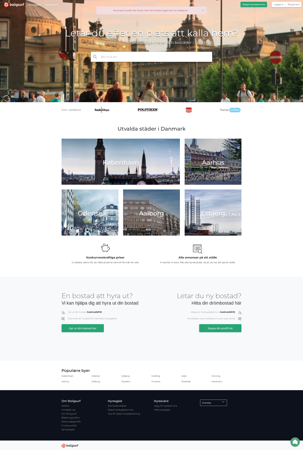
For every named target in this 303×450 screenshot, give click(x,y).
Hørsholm (216, 381)
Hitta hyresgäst (162, 409)
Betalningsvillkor (71, 417)
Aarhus (65, 381)
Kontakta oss (69, 409)
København (68, 376)
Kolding (156, 376)
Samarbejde (68, 429)
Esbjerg (126, 376)
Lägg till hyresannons (165, 405)
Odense (96, 376)
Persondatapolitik (71, 421)
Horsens (156, 381)
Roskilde (185, 381)
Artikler (65, 405)
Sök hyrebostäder (117, 405)
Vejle (184, 376)
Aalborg (96, 381)
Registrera (293, 4)
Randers (126, 381)
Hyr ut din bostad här (82, 328)
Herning (215, 376)
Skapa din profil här (220, 328)
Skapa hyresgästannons (120, 409)
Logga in (279, 4)
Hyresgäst (34, 4)
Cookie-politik (69, 425)
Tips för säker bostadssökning (124, 413)
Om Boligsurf (69, 413)
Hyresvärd (51, 4)
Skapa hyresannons (254, 4)
